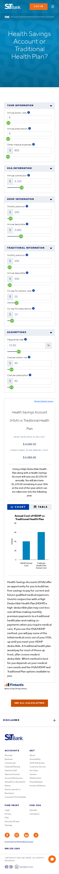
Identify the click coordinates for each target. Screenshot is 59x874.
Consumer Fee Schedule (15, 797)
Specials (33, 810)
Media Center (35, 778)
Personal (8, 755)
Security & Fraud (12, 822)
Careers (33, 774)
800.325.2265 (12, 849)
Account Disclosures (13, 778)
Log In (38, 6)
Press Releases (36, 782)
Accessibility (35, 759)
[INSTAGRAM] (17, 835)
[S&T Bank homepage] (13, 6)
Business (9, 759)
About (32, 755)
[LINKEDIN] (26, 835)
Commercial (10, 763)
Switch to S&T (11, 771)
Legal (7, 810)
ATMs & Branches (37, 763)
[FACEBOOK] (7, 835)
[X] (36, 835)
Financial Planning (12, 767)
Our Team (34, 771)
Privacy (8, 814)
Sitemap (8, 825)
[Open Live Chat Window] (52, 859)
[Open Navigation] (52, 6)
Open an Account (12, 774)
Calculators (34, 814)
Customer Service (38, 767)
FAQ (6, 818)
